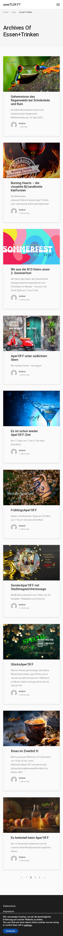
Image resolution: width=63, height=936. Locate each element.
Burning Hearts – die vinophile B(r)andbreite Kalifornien (26, 186)
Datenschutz (9, 906)
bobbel (22, 123)
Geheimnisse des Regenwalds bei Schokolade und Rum (30, 100)
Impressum (8, 911)
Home (5, 12)
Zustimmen (10, 931)
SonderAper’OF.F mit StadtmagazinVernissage (28, 587)
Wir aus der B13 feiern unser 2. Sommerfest (30, 271)
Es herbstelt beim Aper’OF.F (30, 838)
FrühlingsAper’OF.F (24, 510)
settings (28, 925)
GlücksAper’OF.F (22, 664)
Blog (14, 12)
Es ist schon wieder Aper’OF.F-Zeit (24, 433)
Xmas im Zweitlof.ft (24, 751)
